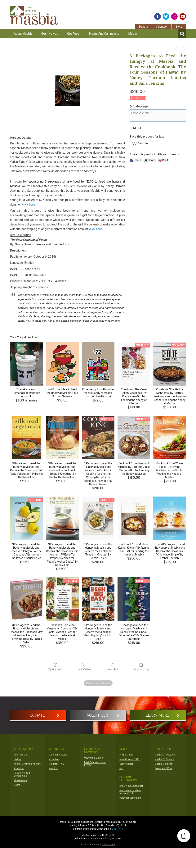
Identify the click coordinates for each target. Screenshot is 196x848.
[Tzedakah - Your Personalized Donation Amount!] (26, 364)
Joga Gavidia (108, 844)
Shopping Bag (141, 669)
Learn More (157, 715)
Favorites (112, 669)
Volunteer (162, 26)
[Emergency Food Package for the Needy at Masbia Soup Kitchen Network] (98, 364)
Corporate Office (163, 768)
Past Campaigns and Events (95, 763)
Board (17, 785)
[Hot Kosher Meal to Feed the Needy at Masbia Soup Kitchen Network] (62, 364)
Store (179, 26)
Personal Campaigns (130, 797)
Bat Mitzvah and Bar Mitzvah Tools (130, 792)
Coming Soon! (126, 764)
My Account (55, 669)
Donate (143, 26)
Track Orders (83, 669)
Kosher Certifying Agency (27, 764)
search (182, 33)
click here (28, 204)
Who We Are (20, 780)
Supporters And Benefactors (22, 774)
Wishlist (53, 768)
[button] (141, 143)
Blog (121, 768)
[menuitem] (177, 47)
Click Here (117, 829)
